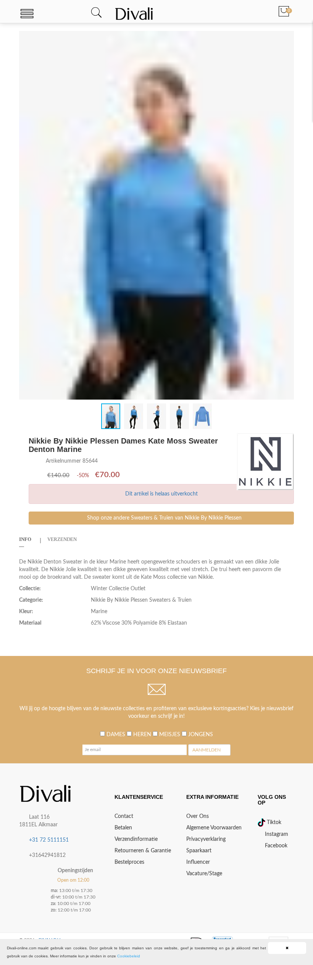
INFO (25, 539)
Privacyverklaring (206, 839)
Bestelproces (129, 862)
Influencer (198, 862)
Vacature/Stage (204, 873)
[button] (287, 38)
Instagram (275, 834)
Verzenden (62, 539)
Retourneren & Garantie (143, 850)
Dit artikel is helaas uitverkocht (161, 494)
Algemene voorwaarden (214, 828)
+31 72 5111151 (49, 840)
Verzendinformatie (136, 839)
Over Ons (197, 816)
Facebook (275, 845)
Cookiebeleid (128, 956)
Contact (124, 816)
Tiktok (273, 822)
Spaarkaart (198, 850)
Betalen (123, 828)
